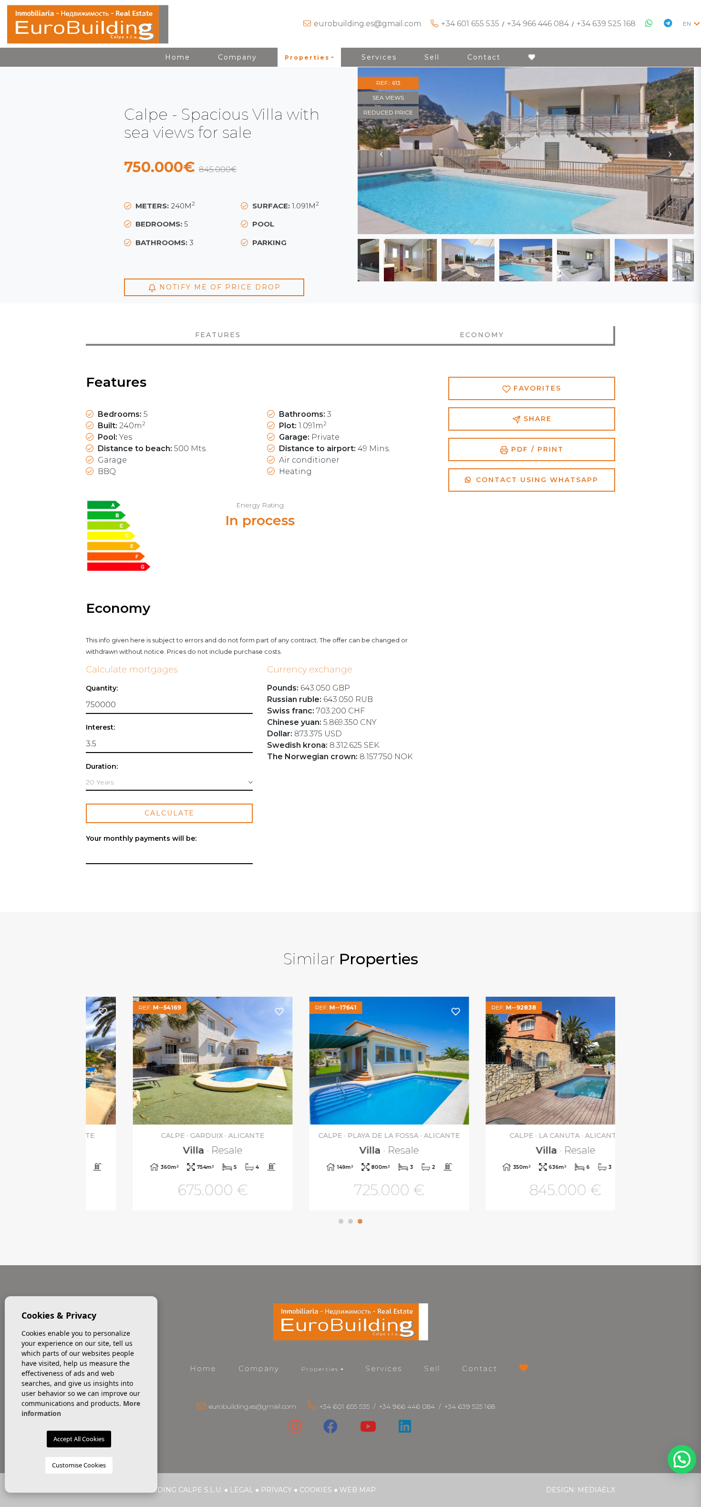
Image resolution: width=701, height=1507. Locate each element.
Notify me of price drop (218, 287)
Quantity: (102, 688)
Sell (432, 57)
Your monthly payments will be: (141, 838)
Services (379, 57)
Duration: (102, 766)
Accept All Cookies (78, 1439)
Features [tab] (218, 334)
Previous (381, 151)
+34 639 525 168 (606, 23)
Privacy (276, 1490)
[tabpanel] (174, 1105)
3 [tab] (360, 1221)
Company (237, 57)
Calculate (169, 813)
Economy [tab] (482, 334)
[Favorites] (239, 1011)
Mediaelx (596, 1490)
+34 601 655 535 (470, 23)
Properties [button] (307, 57)
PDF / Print (536, 449)
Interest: (100, 727)
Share (536, 418)
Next (670, 151)
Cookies (315, 1490)
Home (177, 57)
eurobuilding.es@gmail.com (367, 23)
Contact (484, 57)
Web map (358, 1490)
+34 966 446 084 (538, 23)
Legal (241, 1490)
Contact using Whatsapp (535, 479)
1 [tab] (341, 1221)
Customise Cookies (79, 1465)
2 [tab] (350, 1221)
